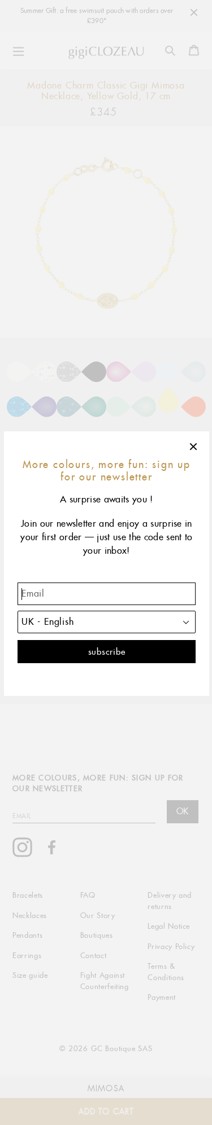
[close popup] (194, 446)
